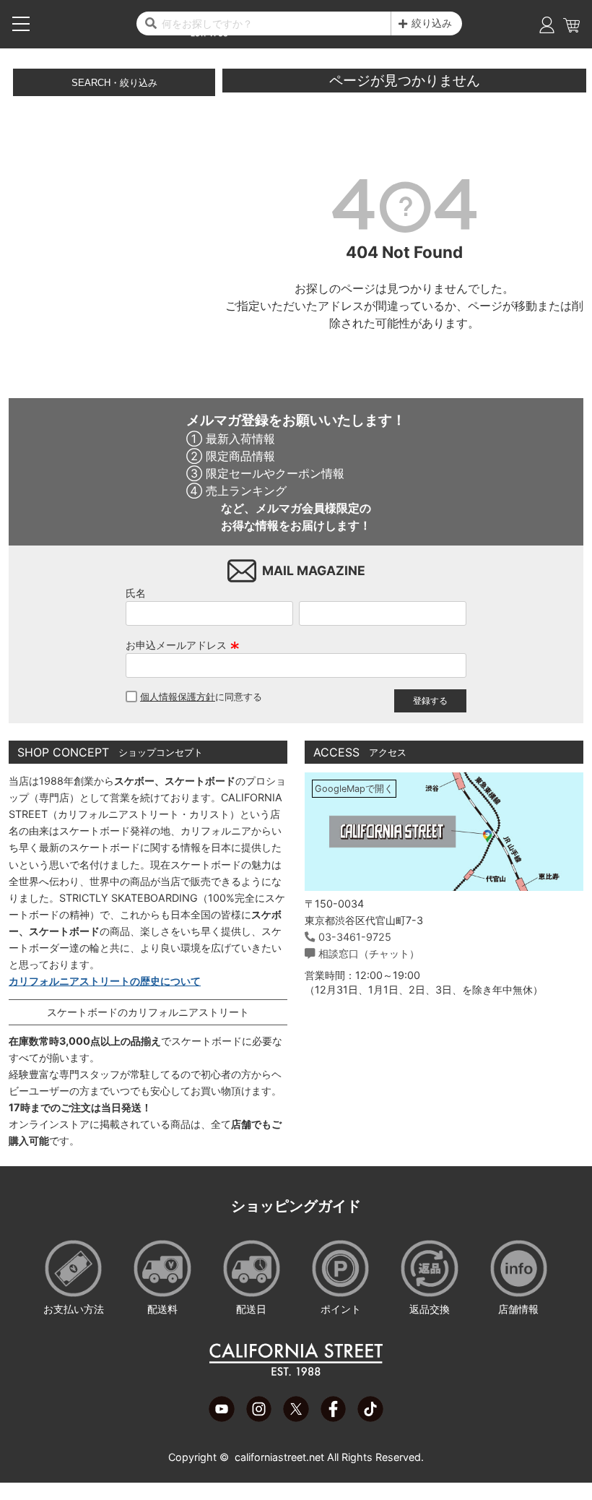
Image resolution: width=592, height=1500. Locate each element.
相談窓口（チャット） (368, 953)
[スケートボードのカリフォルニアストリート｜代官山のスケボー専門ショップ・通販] (296, 1373)
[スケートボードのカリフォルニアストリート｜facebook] (333, 1417)
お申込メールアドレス (183, 645)
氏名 (136, 593)
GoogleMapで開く (354, 788)
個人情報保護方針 (177, 696)
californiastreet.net (279, 1457)
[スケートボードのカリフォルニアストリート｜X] (295, 1417)
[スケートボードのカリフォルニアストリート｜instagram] (258, 1417)
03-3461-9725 (354, 937)
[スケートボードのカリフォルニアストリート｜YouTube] (221, 1417)
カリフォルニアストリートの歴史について (105, 981)
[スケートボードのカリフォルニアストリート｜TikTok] (370, 1417)
